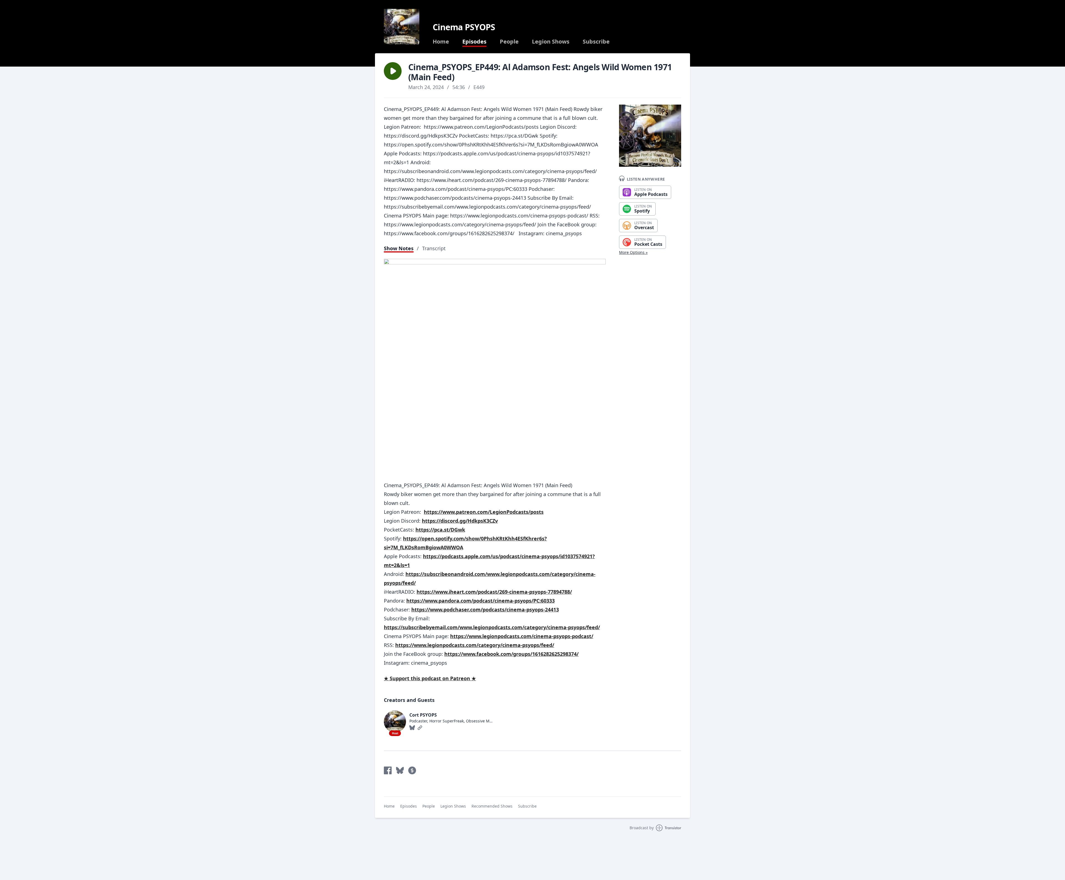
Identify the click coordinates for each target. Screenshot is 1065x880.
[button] (393, 71)
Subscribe (596, 41)
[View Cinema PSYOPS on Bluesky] (400, 770)
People (509, 41)
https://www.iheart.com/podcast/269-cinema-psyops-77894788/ (494, 591)
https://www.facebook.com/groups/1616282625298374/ (511, 654)
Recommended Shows (492, 806)
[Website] (420, 727)
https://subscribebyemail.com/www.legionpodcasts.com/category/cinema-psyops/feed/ (492, 627)
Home (441, 41)
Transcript (434, 248)
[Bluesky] (412, 727)
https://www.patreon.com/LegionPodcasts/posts (484, 512)
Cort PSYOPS (423, 715)
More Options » (633, 252)
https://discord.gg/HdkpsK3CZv (460, 520)
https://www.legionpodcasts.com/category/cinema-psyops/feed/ (474, 645)
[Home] (401, 26)
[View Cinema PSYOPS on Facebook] (388, 770)
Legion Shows (550, 41)
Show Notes (399, 248)
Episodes (474, 41)
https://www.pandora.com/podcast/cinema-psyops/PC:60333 (480, 600)
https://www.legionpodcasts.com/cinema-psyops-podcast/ (521, 636)
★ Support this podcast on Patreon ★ (430, 678)
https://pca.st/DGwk (440, 529)
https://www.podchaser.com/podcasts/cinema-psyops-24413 (485, 609)
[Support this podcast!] (412, 770)
